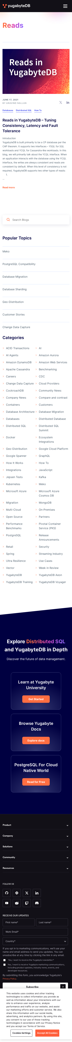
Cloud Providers (49, 383)
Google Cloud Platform (53, 448)
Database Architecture (20, 411)
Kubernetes (13, 484)
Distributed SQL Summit (49, 428)
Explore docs (36, 740)
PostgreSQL (13, 535)
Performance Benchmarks (14, 526)
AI (40, 348)
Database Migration (15, 276)
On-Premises (47, 509)
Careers (11, 376)
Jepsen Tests (14, 477)
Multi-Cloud (13, 509)
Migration (12, 502)
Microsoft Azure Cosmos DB (49, 493)
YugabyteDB (14, 575)
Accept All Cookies (47, 1033)
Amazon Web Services (53, 362)
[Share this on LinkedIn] (67, 102)
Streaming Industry (51, 553)
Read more (9, 187)
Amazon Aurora (49, 355)
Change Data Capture (16, 327)
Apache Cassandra (18, 369)
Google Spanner (16, 455)
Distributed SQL (24, 110)
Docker (10, 437)
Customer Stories (14, 314)
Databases (8, 110)
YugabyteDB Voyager (52, 582)
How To (38, 110)
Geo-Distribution (13, 302)
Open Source (14, 516)
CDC (42, 376)
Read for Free (36, 782)
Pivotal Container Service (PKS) (50, 526)
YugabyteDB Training (19, 582)
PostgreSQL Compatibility (19, 264)
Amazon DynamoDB (18, 362)
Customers (46, 404)
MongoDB (45, 502)
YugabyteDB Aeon (50, 575)
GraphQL (44, 455)
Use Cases (45, 560)
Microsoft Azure (16, 491)
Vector (10, 568)
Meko (6, 251)
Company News (16, 397)
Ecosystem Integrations (46, 439)
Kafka (42, 477)
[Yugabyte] (16, 6)
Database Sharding (15, 289)
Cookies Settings (21, 1033)
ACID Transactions (17, 348)
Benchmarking (48, 369)
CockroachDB (15, 390)
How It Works (14, 463)
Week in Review (49, 568)
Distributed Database (52, 418)
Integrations (13, 470)
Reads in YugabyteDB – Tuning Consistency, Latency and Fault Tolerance (30, 125)
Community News (50, 390)
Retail (9, 546)
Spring (10, 553)
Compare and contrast (53, 397)
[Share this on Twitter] (60, 102)
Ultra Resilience (16, 560)
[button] (65, 6)
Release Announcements (49, 537)
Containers (13, 404)
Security (44, 546)
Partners (44, 516)
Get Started (36, 699)
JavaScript (45, 470)
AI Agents (12, 355)
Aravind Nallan (16, 103)
